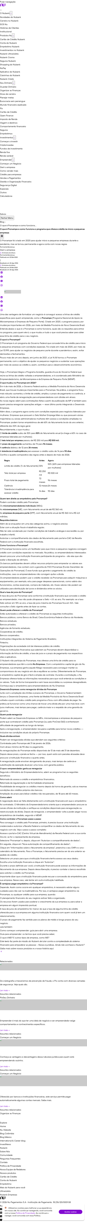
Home (3, 1126)
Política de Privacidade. (25, 1213)
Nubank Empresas (8, 1195)
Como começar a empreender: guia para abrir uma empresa (28, 930)
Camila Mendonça (8, 247)
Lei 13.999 (4, 350)
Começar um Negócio (10, 1037)
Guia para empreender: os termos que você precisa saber (27, 934)
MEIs (39, 506)
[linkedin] (1, 273)
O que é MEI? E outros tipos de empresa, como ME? (24, 938)
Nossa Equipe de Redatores (13, 1169)
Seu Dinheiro (9, 997)
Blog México (6, 1137)
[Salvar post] (2, 236)
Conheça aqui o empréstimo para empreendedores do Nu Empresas (32, 686)
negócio (39, 314)
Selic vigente (17, 606)
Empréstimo (5, 1184)
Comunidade (6, 1155)
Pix (1, 997)
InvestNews (5, 1144)
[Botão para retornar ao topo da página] (1, 952)
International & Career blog (12, 1141)
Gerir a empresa (7, 250)
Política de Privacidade (10, 1166)
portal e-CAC (65, 538)
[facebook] (1, 277)
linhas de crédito (72, 314)
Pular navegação (8, 2)
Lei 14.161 (53, 357)
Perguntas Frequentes (10, 1159)
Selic (47, 599)
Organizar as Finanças (10, 1113)
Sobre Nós (5, 1151)
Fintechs (4, 642)
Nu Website (5, 1130)
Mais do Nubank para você (12, 1187)
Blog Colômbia (7, 1133)
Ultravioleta (5, 1191)
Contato (4, 1162)
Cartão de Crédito (8, 1177)
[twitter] (1, 281)
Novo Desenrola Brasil (74, 325)
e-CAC (18, 833)
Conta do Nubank (8, 1180)
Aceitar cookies (70, 1212)
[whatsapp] (1, 286)
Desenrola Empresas (18, 696)
